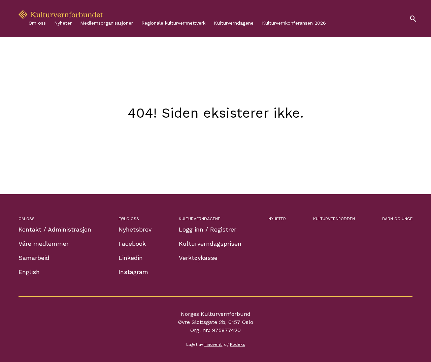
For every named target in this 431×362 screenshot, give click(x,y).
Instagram (133, 271)
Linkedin (131, 257)
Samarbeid (34, 257)
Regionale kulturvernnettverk (173, 23)
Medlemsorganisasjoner (106, 23)
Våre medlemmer (44, 243)
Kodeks (237, 344)
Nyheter (63, 23)
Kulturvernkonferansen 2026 (294, 23)
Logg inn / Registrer (207, 229)
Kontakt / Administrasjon (55, 229)
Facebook (132, 243)
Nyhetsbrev (135, 229)
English (29, 271)
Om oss (37, 23)
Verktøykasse (198, 257)
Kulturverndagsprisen (210, 243)
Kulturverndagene (234, 23)
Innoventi (213, 344)
